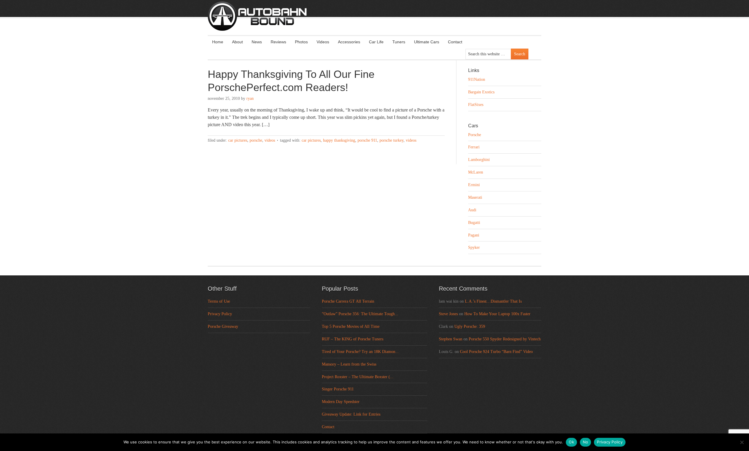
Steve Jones (448, 314)
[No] (742, 442)
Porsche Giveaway (223, 326)
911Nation (476, 79)
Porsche (256, 140)
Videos (323, 42)
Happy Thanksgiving (339, 140)
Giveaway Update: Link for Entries (351, 414)
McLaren (475, 172)
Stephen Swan (450, 339)
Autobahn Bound (384, 21)
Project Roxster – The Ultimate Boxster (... (358, 377)
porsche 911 (367, 140)
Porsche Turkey (391, 140)
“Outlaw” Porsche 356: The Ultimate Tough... (360, 314)
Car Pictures (237, 140)
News (257, 42)
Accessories (349, 42)
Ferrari (474, 147)
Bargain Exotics (481, 92)
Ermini (474, 185)
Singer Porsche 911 (338, 389)
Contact (455, 42)
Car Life (376, 42)
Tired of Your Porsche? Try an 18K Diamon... (360, 351)
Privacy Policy (220, 314)
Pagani (473, 235)
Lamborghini (479, 159)
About (237, 42)
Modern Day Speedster (341, 401)
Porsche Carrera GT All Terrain (348, 301)
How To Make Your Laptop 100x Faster (497, 314)
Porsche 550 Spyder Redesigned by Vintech (505, 339)
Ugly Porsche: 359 (469, 326)
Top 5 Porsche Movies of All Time (350, 326)
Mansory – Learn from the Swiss (349, 364)
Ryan (250, 98)
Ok (571, 442)
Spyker (474, 247)
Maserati (475, 197)
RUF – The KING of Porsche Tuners (352, 339)
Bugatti (474, 222)
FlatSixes (475, 104)
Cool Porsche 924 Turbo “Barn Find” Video (496, 351)
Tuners (398, 42)
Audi (472, 210)
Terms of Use (219, 301)
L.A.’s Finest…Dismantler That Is (493, 301)
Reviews (278, 42)
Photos (301, 42)
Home (217, 42)
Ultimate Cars (426, 42)
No (585, 442)
